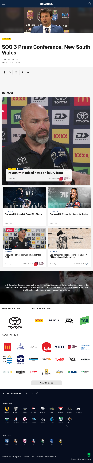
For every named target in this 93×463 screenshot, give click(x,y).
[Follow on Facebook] (27, 393)
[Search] (89, 3)
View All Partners (46, 383)
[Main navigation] (3, 3)
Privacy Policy (16, 457)
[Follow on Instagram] (37, 393)
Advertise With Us (50, 457)
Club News (7, 39)
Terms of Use (6, 457)
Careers (26, 457)
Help (32, 457)
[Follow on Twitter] (32, 393)
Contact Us (39, 457)
